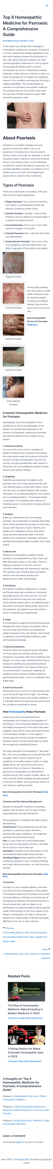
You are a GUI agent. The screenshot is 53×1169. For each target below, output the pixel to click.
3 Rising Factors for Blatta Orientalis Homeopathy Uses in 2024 (25, 1052)
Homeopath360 (21, 1159)
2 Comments (13, 1018)
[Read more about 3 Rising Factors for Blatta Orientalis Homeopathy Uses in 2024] (26, 1034)
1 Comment (13, 1061)
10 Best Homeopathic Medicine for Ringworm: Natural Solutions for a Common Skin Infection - (26, 1110)
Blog (22, 1018)
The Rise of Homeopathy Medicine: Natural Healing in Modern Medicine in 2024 (25, 1009)
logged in (19, 1142)
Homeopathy (17, 711)
